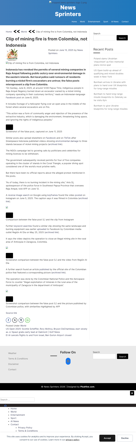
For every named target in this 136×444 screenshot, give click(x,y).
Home (74, 21)
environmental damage (67, 141)
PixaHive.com (87, 386)
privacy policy (72, 439)
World (82, 21)
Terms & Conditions (18, 358)
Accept (107, 438)
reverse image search (18, 195)
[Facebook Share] (8, 320)
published (44, 269)
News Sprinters (68, 10)
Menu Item (9, 405)
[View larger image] (9, 127)
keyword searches (23, 226)
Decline (125, 438)
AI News (114, 21)
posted (78, 195)
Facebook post (13, 97)
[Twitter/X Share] (14, 320)
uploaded (41, 229)
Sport (105, 21)
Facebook (51, 138)
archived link (55, 144)
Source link (11, 313)
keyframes (52, 195)
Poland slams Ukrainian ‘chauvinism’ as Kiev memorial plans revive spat (109, 61)
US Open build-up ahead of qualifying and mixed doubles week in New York (108, 73)
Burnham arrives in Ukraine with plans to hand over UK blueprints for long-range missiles (110, 85)
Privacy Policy (25, 427)
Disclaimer (13, 364)
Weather (12, 353)
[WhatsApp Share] (27, 320)
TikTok (67, 138)
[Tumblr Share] (21, 320)
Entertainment (94, 21)
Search (96, 33)
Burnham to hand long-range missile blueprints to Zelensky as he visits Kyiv (110, 97)
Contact (125, 21)
